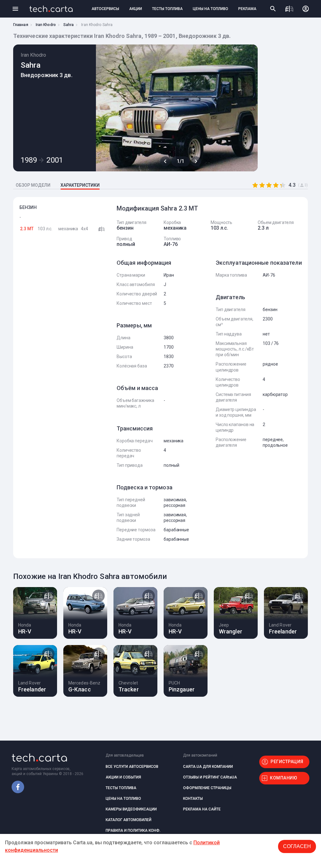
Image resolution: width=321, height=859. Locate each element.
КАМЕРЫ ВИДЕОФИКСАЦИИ (131, 809)
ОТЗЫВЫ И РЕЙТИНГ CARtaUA (210, 777)
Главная (20, 25)
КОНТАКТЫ (193, 798)
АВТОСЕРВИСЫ (105, 9)
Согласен (297, 846)
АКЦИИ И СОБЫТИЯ (123, 777)
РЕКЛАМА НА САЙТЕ (202, 809)
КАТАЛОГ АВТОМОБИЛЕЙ (128, 820)
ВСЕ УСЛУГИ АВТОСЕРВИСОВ (132, 766)
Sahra (68, 25)
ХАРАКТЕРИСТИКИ (80, 185)
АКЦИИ (135, 9)
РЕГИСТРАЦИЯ (287, 761)
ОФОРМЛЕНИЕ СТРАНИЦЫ (207, 788)
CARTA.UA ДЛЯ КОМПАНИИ (208, 766)
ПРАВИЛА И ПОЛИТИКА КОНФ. (133, 830)
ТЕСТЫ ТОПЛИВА (167, 9)
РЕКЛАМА (247, 9)
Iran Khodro (46, 25)
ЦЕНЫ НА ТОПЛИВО (210, 9)
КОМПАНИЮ (283, 777)
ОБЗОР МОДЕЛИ (33, 185)
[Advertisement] (63, 339)
